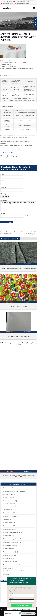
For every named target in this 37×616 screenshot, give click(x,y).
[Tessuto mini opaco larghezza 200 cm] (18, 330)
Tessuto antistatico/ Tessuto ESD (12, 570)
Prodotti (9, 157)
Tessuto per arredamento (10, 565)
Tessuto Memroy (8, 522)
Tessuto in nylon (8, 503)
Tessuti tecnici (7, 568)
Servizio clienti (28, 611)
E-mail (11, 598)
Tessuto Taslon (7, 558)
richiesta (27, 264)
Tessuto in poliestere (9, 506)
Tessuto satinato (8, 548)
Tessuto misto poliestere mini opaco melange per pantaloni (18, 268)
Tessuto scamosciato (9, 552)
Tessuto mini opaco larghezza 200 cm (18, 336)
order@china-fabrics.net (22, 3)
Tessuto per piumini (8, 501)
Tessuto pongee (7, 535)
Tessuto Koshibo (8, 513)
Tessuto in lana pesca (9, 561)
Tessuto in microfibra (9, 516)
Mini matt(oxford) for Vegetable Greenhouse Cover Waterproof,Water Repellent (29, 233)
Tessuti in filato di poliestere (11, 539)
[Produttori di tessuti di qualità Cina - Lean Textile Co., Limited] (6, 10)
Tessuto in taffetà (8, 555)
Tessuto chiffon (7, 494)
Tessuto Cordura (8, 497)
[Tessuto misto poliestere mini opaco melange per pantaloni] (18, 262)
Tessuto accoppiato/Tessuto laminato (14, 491)
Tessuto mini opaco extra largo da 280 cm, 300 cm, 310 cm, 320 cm (18, 475)
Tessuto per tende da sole (10, 488)
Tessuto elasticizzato (9, 545)
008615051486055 (8, 3)
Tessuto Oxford (7, 529)
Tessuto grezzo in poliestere (11, 542)
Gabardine (6, 509)
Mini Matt (34, 22)
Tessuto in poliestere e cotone (11, 532)
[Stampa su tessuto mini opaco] (18, 300)
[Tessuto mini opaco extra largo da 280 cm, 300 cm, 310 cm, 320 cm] (18, 344)
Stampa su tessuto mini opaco (18, 306)
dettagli (9, 264)
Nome (11, 593)
